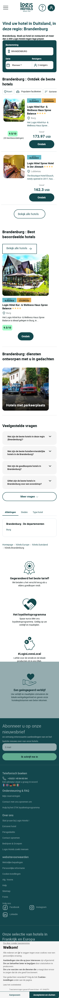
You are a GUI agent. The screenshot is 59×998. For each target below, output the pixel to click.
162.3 (42, 189)
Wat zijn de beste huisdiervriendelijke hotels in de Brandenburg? (26, 453)
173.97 (42, 136)
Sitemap (6, 891)
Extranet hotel (9, 826)
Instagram (41, 907)
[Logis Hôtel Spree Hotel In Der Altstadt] (14, 166)
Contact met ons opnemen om (17, 801)
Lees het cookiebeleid (12, 984)
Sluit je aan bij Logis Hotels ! (15, 820)
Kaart (9, 91)
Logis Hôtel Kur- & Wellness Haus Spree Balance (39, 110)
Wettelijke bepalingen (12, 862)
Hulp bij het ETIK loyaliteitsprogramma (21, 807)
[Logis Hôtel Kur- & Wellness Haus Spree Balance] (14, 110)
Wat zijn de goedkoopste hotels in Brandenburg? (24, 468)
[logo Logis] (26, 6)
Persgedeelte (8, 832)
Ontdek (42, 144)
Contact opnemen (11, 837)
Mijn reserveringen (11, 795)
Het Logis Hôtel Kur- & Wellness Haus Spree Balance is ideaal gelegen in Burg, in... (23, 319)
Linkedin (14, 914)
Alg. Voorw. (8, 879)
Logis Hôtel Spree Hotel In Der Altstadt (40, 165)
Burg (8, 529)
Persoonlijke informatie (13, 868)
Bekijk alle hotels (28, 214)
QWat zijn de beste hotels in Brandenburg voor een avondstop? (24, 482)
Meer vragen (28, 496)
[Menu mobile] (6, 8)
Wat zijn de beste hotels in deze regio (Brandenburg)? (26, 438)
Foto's (5, 896)
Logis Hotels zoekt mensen (15, 849)
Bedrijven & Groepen (12, 843)
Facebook (14, 907)
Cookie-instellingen (11, 873)
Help (4, 885)
